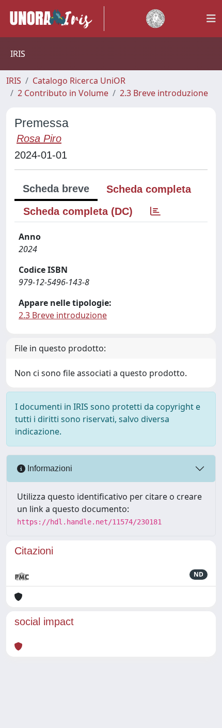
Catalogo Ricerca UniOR (79, 80)
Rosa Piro (39, 138)
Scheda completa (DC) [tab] (78, 211)
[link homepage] (55, 18)
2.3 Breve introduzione (164, 93)
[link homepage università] (155, 18)
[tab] (155, 211)
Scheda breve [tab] (56, 188)
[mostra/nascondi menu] (211, 18)
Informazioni (48, 468)
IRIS (13, 80)
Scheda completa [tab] (148, 189)
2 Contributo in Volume (63, 93)
